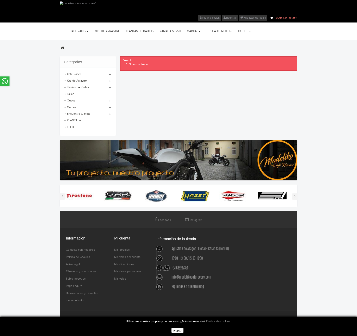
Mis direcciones (124, 264)
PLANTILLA (74, 120)
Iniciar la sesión (210, 17)
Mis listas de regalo (254, 17)
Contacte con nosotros (80, 249)
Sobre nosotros (76, 278)
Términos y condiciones (81, 271)
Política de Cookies (78, 257)
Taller (70, 94)
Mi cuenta (122, 238)
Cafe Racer (74, 74)
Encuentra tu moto (78, 114)
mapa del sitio (74, 300)
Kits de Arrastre (77, 80)
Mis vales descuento (127, 257)
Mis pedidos (122, 249)
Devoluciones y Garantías (82, 293)
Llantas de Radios (78, 87)
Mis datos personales (128, 271)
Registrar (231, 17)
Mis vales (120, 278)
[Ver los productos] (79, 195)
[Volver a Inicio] (62, 48)
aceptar (177, 330)
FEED (70, 127)
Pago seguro (74, 286)
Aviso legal (73, 264)
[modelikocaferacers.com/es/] (178, 8)
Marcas (71, 107)
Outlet (71, 100)
